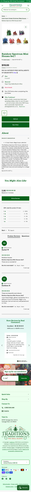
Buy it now (16, 125)
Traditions (11, 442)
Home (3, 16)
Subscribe (24, 378)
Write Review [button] (15, 198)
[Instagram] (10, 479)
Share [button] (22, 265)
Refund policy (6, 484)
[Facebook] (2, 479)
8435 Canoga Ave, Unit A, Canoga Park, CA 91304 (10, 421)
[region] (15, 345)
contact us (5, 449)
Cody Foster (6, 59)
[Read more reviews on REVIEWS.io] (22, 361)
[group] (15, 190)
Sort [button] (3, 230)
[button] (2, 5)
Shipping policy (10, 486)
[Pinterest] (6, 479)
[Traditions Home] (15, 5)
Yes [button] (15, 265)
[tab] (14, 236)
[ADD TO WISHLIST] (4, 113)
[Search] (27, 10)
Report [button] (18, 265)
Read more (22, 106)
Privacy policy (14, 484)
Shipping (4, 67)
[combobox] (15, 10)
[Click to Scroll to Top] (28, 482)
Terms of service (23, 484)
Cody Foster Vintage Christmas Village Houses (14, 18)
